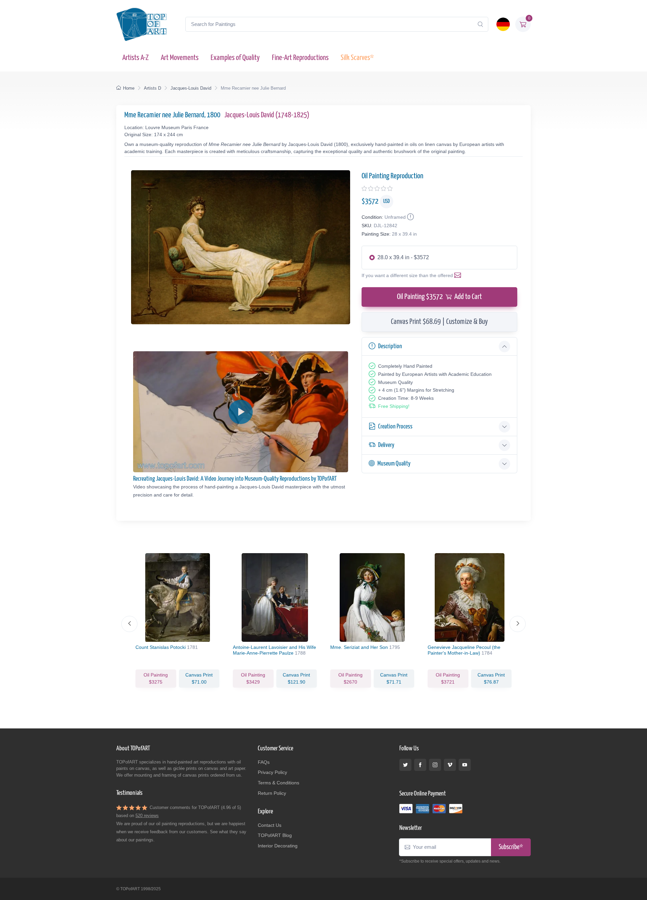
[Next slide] (518, 624)
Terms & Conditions (278, 782)
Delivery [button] (386, 445)
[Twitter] (405, 765)
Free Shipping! (393, 406)
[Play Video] (240, 412)
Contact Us (269, 825)
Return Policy (272, 793)
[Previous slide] (129, 624)
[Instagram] (435, 765)
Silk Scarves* (357, 58)
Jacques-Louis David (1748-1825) (266, 115)
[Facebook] (420, 765)
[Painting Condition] (410, 217)
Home (128, 88)
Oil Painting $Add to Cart (439, 297)
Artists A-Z (135, 58)
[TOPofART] (141, 24)
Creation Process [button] (395, 426)
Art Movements (179, 58)
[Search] (480, 24)
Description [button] (390, 346)
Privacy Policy (272, 772)
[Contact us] (459, 275)
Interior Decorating (278, 845)
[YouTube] (465, 765)
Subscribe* (511, 847)
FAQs (264, 762)
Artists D (152, 88)
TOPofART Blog (275, 835)
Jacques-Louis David (191, 88)
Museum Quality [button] (393, 463)
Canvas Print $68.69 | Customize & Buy (439, 322)
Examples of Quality (235, 58)
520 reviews (147, 815)
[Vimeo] (450, 765)
